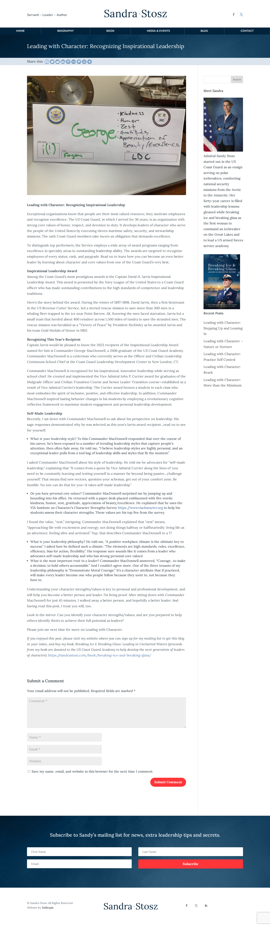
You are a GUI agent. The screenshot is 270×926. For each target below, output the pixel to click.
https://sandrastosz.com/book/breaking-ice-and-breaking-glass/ (99, 655)
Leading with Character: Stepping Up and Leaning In (223, 328)
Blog (204, 31)
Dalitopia (47, 907)
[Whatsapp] (84, 61)
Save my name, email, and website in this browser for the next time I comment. (92, 771)
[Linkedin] (63, 61)
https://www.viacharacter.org (140, 508)
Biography (65, 31)
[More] (89, 61)
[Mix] (79, 61)
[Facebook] (47, 61)
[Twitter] (52, 61)
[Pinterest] (68, 61)
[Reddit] (57, 61)
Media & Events (158, 31)
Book (110, 31)
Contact (247, 31)
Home (20, 31)
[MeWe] (73, 61)
